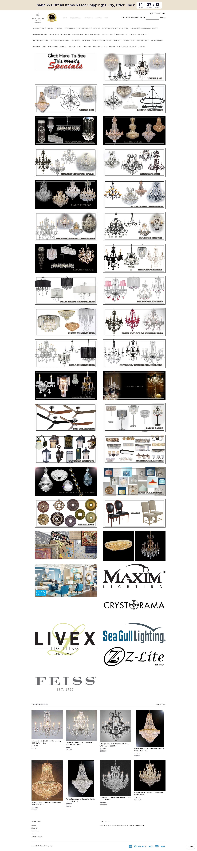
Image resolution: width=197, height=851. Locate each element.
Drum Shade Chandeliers (92, 34)
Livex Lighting (97, 46)
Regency (63, 46)
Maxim (79, 46)
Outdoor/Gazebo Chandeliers (60, 40)
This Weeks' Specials (38, 28)
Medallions (36, 46)
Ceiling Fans (141, 46)
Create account (159, 13)
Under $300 (58, 28)
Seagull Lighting (109, 46)
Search (33, 825)
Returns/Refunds (36, 836)
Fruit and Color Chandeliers (138, 34)
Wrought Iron (123, 28)
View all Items (161, 704)
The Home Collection (129, 46)
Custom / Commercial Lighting (101, 40)
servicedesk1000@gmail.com (135, 825)
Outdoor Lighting (129, 40)
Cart (106, 18)
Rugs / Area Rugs (53, 46)
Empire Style (96, 28)
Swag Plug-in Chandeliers (40, 40)
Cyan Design (71, 46)
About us (34, 828)
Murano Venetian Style (109, 28)
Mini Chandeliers (77, 34)
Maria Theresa (134, 28)
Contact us (88, 18)
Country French (54, 34)
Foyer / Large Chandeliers (148, 28)
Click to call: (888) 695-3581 (132, 17)
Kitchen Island (65, 34)
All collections (75, 18)
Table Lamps (117, 40)
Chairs (44, 46)
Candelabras (86, 40)
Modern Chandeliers (84, 28)
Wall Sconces (76, 40)
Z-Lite (118, 46)
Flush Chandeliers (121, 34)
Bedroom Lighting (107, 34)
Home (65, 18)
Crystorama (87, 46)
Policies (98, 18)
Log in (151, 13)
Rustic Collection (70, 28)
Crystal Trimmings (157, 40)
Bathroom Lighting (143, 40)
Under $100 (50, 28)
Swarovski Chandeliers (40, 34)
